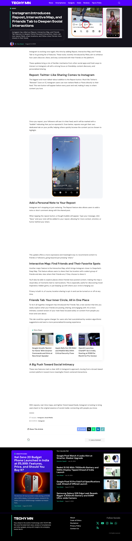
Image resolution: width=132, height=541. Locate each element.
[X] (98, 523)
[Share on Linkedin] (98, 429)
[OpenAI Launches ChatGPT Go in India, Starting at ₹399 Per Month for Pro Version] (89, 339)
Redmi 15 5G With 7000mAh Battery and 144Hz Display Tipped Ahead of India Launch (77, 469)
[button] (119, 3)
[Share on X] (89, 429)
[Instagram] (107, 523)
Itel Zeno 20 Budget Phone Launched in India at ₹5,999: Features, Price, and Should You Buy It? (31, 463)
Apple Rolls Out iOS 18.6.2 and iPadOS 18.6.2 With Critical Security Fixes (65, 350)
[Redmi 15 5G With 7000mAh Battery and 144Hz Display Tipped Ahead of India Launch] (112, 471)
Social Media (49, 417)
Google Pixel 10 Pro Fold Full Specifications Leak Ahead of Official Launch (78, 482)
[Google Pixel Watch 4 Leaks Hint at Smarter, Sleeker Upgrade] (112, 458)
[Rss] (98, 528)
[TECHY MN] (21, 2)
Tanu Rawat (20, 44)
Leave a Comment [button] (96, 440)
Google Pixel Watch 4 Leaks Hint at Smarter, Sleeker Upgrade (74, 456)
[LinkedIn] (111, 523)
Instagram (40, 417)
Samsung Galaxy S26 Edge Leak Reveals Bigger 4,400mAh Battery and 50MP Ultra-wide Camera (77, 495)
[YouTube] (102, 523)
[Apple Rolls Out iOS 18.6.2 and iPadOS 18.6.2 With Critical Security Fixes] (66, 339)
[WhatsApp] (116, 523)
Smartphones (21, 454)
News (14, 8)
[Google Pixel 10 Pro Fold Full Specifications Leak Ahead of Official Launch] (112, 484)
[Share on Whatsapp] (94, 429)
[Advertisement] (66, 106)
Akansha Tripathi (61, 461)
